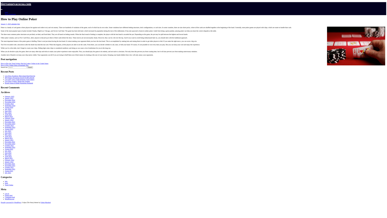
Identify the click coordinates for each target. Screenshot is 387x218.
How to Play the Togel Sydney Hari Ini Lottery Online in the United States (24, 63)
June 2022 (8, 153)
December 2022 (10, 142)
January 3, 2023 (6, 24)
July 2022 (8, 151)
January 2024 (9, 120)
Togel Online (9, 185)
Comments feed (10, 197)
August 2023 (9, 129)
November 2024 (10, 102)
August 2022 (9, 149)
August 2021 (9, 171)
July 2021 (8, 173)
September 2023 (10, 127)
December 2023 (10, 122)
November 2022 (10, 144)
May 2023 (8, 135)
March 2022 (9, 158)
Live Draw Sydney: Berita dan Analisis (17, 81)
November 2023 (10, 124)
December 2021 (10, 164)
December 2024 (10, 100)
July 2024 (8, 109)
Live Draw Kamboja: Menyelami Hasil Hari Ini (20, 76)
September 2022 (10, 147)
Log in (7, 193)
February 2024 (9, 118)
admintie (14, 24)
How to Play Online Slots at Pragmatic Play (15, 65)
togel (6, 12)
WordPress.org (9, 199)
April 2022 (8, 156)
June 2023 (8, 133)
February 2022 (9, 160)
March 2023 (9, 138)
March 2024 (9, 116)
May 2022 (8, 155)
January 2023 (9, 140)
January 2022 (9, 162)
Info (18, 24)
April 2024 (8, 115)
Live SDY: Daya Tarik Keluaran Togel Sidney (19, 79)
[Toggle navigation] (1, 9)
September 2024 (10, 105)
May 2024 (8, 113)
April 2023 (8, 136)
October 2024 (9, 104)
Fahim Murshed (46, 202)
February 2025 (9, 96)
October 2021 (9, 167)
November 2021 (10, 165)
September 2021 (10, 169)
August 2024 (9, 107)
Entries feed (8, 195)
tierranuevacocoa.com (16, 4)
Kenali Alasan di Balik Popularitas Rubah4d (19, 83)
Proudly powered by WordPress (11, 202)
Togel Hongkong (10, 14)
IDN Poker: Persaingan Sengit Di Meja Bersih (19, 78)
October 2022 (9, 145)
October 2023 (9, 125)
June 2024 (8, 111)
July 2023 (8, 131)
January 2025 (9, 98)
